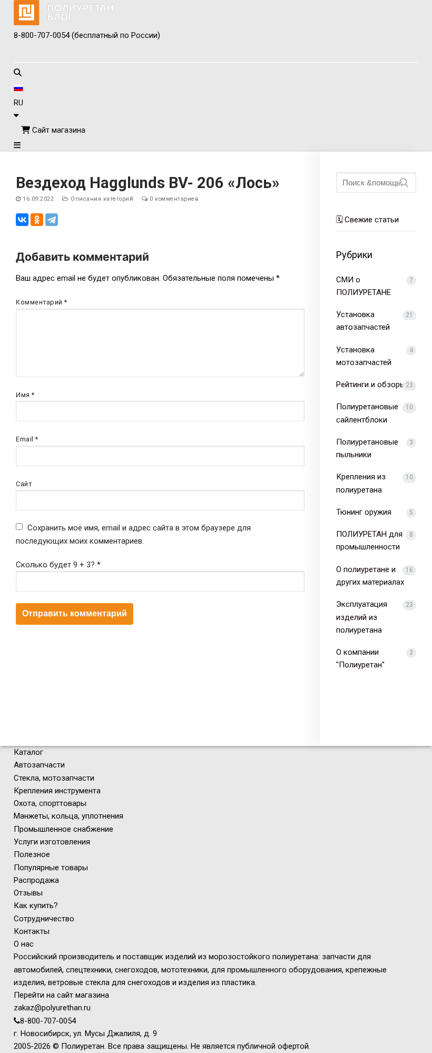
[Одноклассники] (37, 219)
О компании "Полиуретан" (360, 658)
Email (27, 439)
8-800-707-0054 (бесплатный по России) (87, 35)
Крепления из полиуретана (361, 483)
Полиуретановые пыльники (367, 448)
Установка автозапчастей (363, 321)
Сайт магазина (57, 130)
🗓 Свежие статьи (367, 219)
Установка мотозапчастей (363, 356)
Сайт (24, 484)
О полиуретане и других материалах (370, 576)
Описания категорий (101, 198)
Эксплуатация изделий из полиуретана (361, 617)
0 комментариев (173, 198)
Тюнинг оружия (363, 512)
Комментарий (41, 302)
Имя (25, 395)
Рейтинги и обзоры (371, 384)
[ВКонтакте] (22, 219)
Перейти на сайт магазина (61, 995)
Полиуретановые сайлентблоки (367, 413)
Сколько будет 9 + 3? (58, 564)
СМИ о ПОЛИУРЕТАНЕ (363, 286)
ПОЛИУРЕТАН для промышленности (369, 540)
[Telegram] (51, 219)
